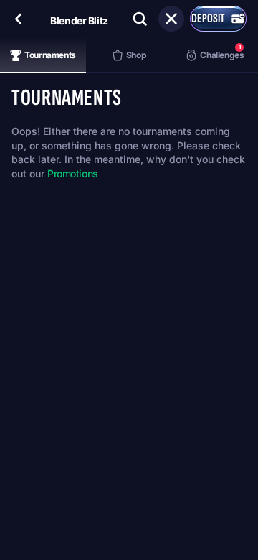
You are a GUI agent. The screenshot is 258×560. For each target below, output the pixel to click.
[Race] (171, 19)
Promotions (72, 173)
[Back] (19, 19)
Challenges (222, 51)
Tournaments (50, 55)
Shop (136, 55)
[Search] (140, 19)
